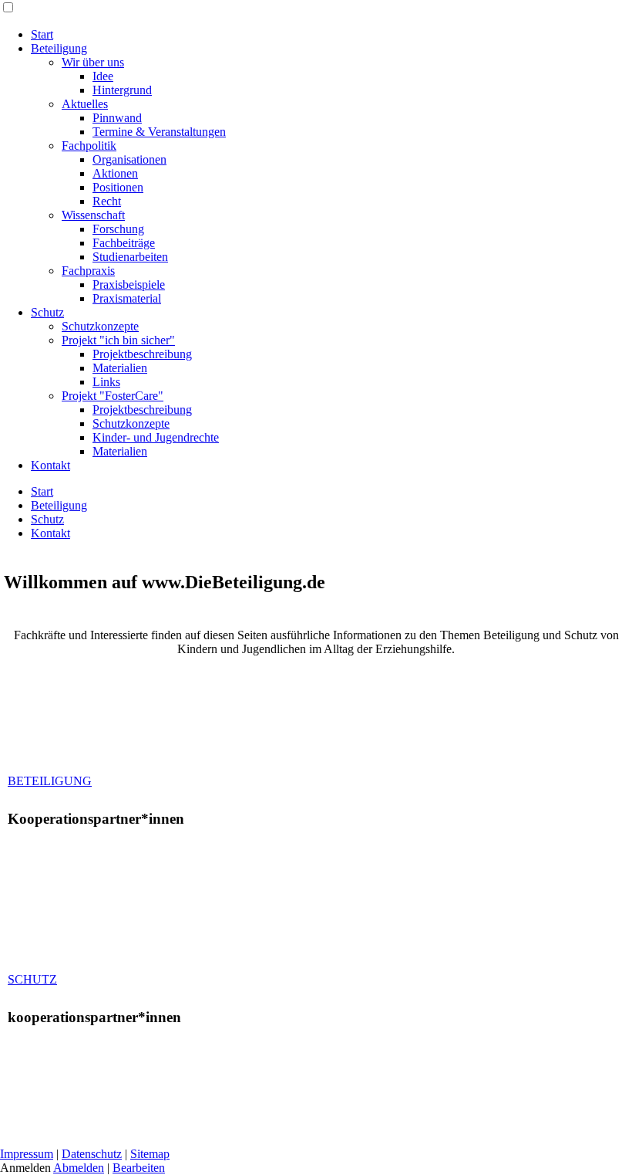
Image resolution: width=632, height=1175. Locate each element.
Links (106, 381)
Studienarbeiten (130, 256)
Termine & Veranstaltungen (159, 131)
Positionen (117, 187)
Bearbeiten (139, 1167)
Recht (106, 201)
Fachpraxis (88, 270)
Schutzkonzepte (100, 326)
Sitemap (150, 1153)
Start (42, 34)
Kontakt (50, 465)
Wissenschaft (93, 215)
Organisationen (129, 159)
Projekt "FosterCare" (112, 395)
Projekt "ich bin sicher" (118, 340)
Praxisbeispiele (128, 284)
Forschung (118, 228)
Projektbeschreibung (142, 354)
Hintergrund (122, 90)
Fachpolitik (89, 145)
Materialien (119, 367)
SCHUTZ (32, 979)
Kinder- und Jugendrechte (155, 437)
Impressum (26, 1153)
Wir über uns (93, 62)
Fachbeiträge (123, 242)
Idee (102, 76)
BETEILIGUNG (50, 780)
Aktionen (115, 173)
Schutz (47, 312)
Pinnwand (117, 117)
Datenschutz (92, 1153)
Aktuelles (85, 103)
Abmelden (78, 1167)
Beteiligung (59, 48)
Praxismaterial (126, 298)
